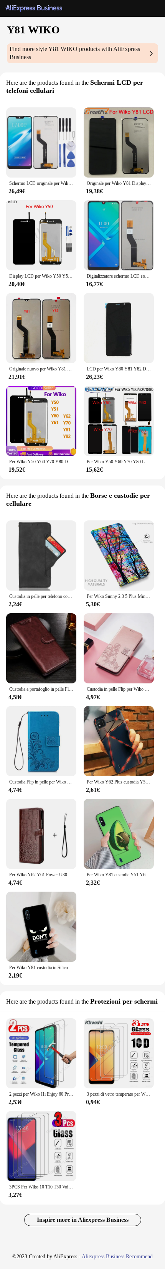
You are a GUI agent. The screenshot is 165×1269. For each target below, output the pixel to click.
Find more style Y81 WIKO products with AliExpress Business (75, 53)
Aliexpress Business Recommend (117, 1256)
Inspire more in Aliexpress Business (83, 1219)
